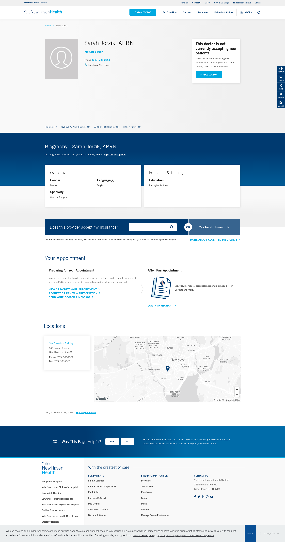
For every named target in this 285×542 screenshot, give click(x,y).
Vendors (145, 509)
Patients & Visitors (223, 12)
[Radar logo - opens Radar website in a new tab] (101, 398)
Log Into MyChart (160, 305)
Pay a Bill (184, 2)
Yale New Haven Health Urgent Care (60, 516)
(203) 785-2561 (101, 59)
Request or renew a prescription (73, 293)
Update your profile (115, 154)
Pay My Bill (94, 503)
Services (187, 12)
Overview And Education (75, 126)
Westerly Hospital (51, 521)
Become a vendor (97, 515)
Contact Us (196, 2)
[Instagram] (207, 497)
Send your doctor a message (70, 297)
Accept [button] (250, 533)
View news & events (98, 509)
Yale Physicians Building (61, 343)
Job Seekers (147, 486)
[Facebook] (195, 497)
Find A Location (132, 126)
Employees (146, 492)
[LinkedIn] (203, 497)
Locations (203, 12)
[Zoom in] (237, 389)
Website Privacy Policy (144, 535)
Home (48, 25)
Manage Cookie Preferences (155, 515)
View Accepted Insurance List (214, 227)
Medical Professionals (242, 2)
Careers (258, 2)
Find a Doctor (142, 12)
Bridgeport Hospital (52, 481)
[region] (167, 369)
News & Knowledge (221, 2)
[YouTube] (211, 497)
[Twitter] (199, 497)
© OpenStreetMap (231, 399)
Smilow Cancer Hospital (54, 510)
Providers (146, 480)
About (207, 2)
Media (144, 503)
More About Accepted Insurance (213, 239)
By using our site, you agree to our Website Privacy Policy (186, 535)
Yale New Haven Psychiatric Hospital (60, 504)
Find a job (93, 492)
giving (144, 497)
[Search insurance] (173, 227)
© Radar (217, 399)
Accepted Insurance (106, 126)
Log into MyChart (97, 497)
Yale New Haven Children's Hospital (60, 487)
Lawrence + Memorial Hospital (57, 498)
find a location (96, 480)
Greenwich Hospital (52, 493)
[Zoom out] (237, 394)
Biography (51, 126)
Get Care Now (169, 12)
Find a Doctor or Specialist (102, 486)
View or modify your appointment (73, 289)
